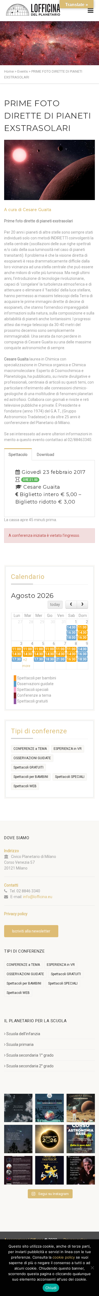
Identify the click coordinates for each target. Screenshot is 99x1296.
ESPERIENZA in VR (68, 749)
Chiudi (51, 1288)
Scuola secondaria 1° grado (30, 1055)
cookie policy (64, 1257)
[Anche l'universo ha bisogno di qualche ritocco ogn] (49, 1170)
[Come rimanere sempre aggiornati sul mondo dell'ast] (18, 1170)
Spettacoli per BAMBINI (30, 777)
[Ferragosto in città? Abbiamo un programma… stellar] (49, 1108)
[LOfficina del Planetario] (33, 10)
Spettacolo (18, 454)
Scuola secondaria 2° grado (30, 1066)
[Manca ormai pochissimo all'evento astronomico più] (49, 1139)
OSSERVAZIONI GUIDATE (32, 758)
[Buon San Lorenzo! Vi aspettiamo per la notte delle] (18, 1139)
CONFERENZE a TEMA (30, 749)
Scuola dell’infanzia (23, 1034)
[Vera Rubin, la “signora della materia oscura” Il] (81, 1170)
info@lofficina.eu (37, 897)
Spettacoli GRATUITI (28, 767)
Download (45, 454)
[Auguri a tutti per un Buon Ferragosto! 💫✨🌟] (18, 1108)
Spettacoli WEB (25, 786)
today (55, 604)
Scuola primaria (20, 1044)
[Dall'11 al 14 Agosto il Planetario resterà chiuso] (81, 1108)
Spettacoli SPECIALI (69, 777)
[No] (92, 1267)
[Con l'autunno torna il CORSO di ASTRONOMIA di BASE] (81, 1139)
